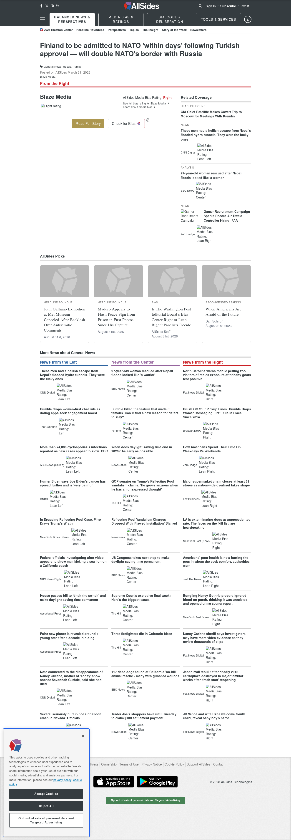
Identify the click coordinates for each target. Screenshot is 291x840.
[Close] (83, 736)
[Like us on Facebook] (41, 6)
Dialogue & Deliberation (169, 19)
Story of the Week (174, 29)
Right (167, 97)
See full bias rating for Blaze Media (144, 103)
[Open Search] (200, 6)
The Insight (150, 29)
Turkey (77, 66)
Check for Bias (123, 123)
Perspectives (117, 29)
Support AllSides (198, 764)
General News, (53, 66)
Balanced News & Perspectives (72, 19)
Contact (218, 764)
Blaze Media (47, 76)
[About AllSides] (248, 19)
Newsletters (198, 29)
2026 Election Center (58, 29)
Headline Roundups (90, 29)
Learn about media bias (137, 107)
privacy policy (62, 779)
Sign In (211, 6)
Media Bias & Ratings (120, 19)
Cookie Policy (174, 764)
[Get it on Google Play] (157, 782)
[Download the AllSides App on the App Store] (113, 782)
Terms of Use (129, 764)
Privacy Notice (151, 764)
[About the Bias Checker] (147, 119)
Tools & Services (218, 19)
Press (94, 764)
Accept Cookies (46, 793)
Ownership (109, 764)
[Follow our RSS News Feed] (57, 6)
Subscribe (228, 6)
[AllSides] (142, 6)
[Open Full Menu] (42, 19)
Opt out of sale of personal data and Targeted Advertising (145, 800)
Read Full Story (88, 123)
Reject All (46, 806)
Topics (134, 29)
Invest (245, 6)
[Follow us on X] (47, 6)
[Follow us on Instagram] (52, 6)
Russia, (67, 66)
